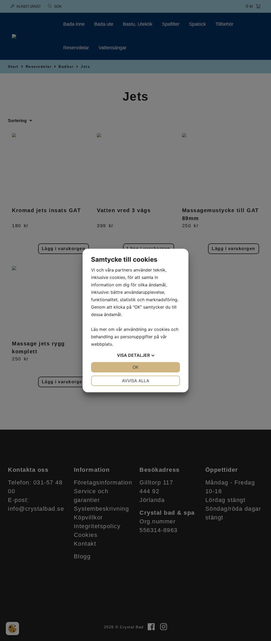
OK (135, 367)
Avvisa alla (135, 380)
